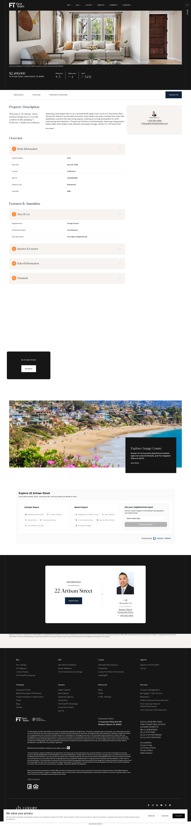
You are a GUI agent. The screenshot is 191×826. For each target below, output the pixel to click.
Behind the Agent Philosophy (28, 693)
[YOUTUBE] (161, 805)
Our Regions (21, 668)
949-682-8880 (155, 121)
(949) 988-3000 (154, 722)
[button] (173, 94)
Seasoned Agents (65, 697)
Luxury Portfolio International (111, 672)
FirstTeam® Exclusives (25, 675)
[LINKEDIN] (157, 805)
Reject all (151, 816)
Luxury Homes (22, 672)
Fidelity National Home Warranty (154, 700)
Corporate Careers (66, 707)
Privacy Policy (146, 750)
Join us (143, 668)
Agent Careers (64, 690)
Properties (102, 668)
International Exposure (108, 665)
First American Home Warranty (153, 710)
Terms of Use (146, 745)
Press (18, 700)
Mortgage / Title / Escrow (151, 693)
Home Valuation (65, 668)
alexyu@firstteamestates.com (155, 123)
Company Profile (23, 690)
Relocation (144, 697)
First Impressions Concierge (70, 672)
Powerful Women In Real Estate (29, 697)
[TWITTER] (166, 805)
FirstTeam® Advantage (68, 704)
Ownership (62, 700)
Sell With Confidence (67, 665)
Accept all (178, 816)
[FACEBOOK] (149, 805)
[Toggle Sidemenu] (187, 5)
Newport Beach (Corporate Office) (125, 610)
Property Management (150, 690)
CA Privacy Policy (148, 748)
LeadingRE (103, 675)
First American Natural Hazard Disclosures (150, 705)
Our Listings (21, 665)
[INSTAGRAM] (153, 805)
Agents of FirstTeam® (149, 665)
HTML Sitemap (104, 697)
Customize (164, 816)
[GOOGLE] (170, 805)
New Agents (63, 693)
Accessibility (146, 742)
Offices (19, 707)
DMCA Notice (33, 779)
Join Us (61, 711)
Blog (18, 704)
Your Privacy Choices (95, 823)
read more (135, 463)
